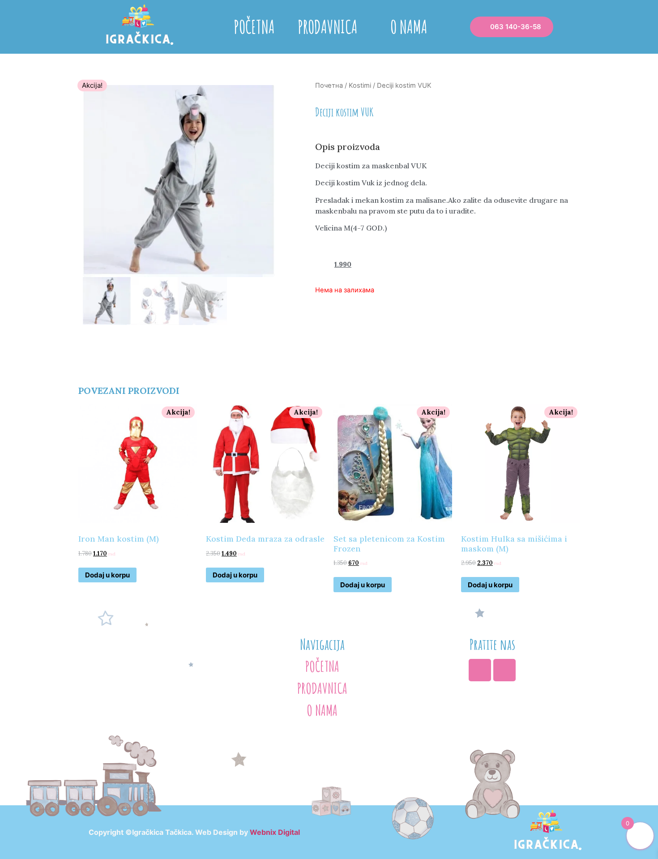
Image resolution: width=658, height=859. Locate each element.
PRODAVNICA (328, 26)
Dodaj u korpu (107, 575)
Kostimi (360, 85)
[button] (511, 27)
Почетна (329, 85)
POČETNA (254, 26)
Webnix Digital (275, 832)
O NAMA (408, 26)
